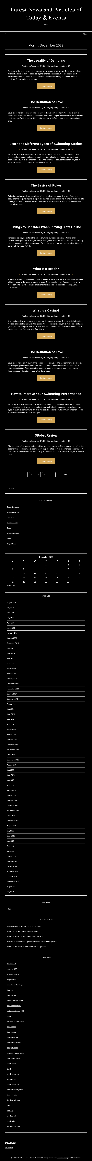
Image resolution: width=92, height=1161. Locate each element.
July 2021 (10, 892)
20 (24, 578)
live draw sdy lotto (13, 1126)
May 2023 (10, 780)
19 (12, 578)
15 (46, 573)
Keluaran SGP (12, 969)
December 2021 (13, 866)
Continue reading (46, 86)
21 (35, 578)
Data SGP (10, 518)
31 (68, 582)
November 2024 (13, 689)
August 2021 (11, 887)
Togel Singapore (13, 533)
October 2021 (12, 877)
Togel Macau (11, 544)
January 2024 (12, 740)
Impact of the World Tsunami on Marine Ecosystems (26, 947)
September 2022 (13, 821)
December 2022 (13, 806)
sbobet (9, 539)
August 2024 (11, 704)
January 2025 (12, 679)
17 (68, 573)
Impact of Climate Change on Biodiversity (22, 931)
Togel (9, 528)
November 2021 (13, 871)
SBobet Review (46, 435)
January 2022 (12, 861)
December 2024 (13, 684)
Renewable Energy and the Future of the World (24, 926)
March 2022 (11, 851)
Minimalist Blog (62, 1158)
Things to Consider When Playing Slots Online (46, 227)
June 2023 (11, 775)
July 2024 (10, 709)
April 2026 (10, 623)
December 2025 (13, 643)
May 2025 (10, 658)
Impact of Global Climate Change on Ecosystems (25, 936)
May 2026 (10, 618)
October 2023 (12, 755)
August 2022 (11, 826)
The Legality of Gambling (46, 60)
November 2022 (13, 811)
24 (68, 578)
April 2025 (10, 664)
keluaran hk (9, 1148)
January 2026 (12, 638)
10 (68, 569)
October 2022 (12, 816)
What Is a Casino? (46, 310)
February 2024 (12, 735)
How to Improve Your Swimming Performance (46, 394)
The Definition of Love (46, 102)
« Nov (9, 585)
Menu (85, 34)
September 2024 (13, 699)
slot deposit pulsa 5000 (15, 1011)
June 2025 (11, 653)
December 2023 (13, 745)
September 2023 (13, 760)
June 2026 (11, 613)
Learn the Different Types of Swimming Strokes (46, 144)
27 (24, 582)
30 (57, 582)
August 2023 (11, 765)
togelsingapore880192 (60, 66)
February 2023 (12, 795)
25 (79, 578)
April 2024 (10, 724)
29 (46, 582)
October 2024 (12, 694)
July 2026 (10, 608)
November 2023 (13, 750)
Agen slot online (13, 974)
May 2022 (10, 841)
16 (57, 573)
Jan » (14, 585)
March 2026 (11, 628)
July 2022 (10, 831)
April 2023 (10, 785)
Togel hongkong (13, 512)
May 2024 (10, 719)
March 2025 (11, 669)
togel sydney (11, 1121)
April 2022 (10, 846)
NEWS (9, 909)
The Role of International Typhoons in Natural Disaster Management (32, 942)
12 (12, 573)
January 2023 (12, 800)
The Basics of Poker (46, 185)
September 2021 (13, 882)
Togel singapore (13, 507)
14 (35, 573)
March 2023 (11, 790)
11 (79, 569)
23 (57, 578)
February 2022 (12, 856)
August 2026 (11, 603)
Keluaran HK (11, 964)
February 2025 (12, 674)
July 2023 (10, 770)
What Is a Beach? (46, 269)
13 (24, 573)
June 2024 (11, 714)
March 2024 (11, 729)
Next (65, 475)
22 (46, 578)
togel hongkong (10, 1143)
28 (35, 582)
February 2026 (12, 633)
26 (12, 582)
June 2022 (11, 836)
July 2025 (10, 648)
